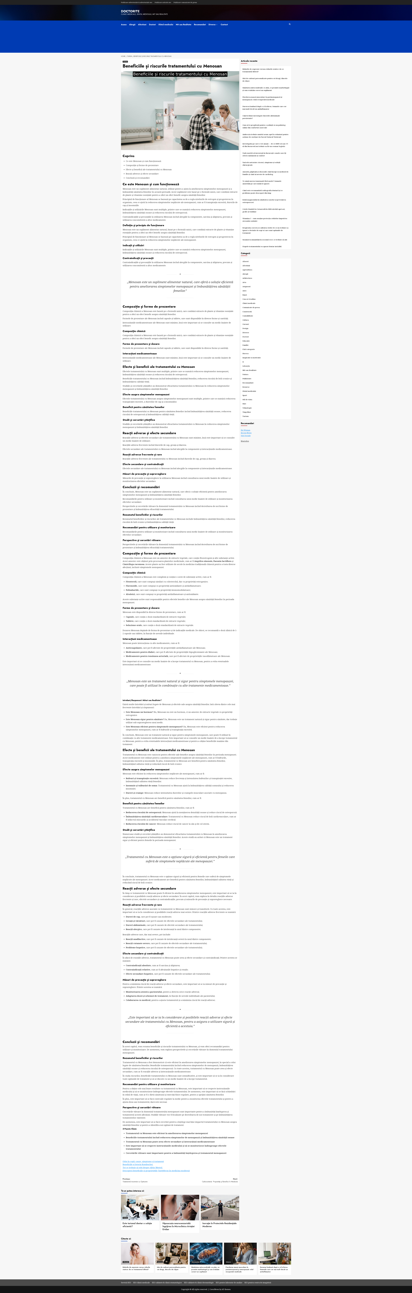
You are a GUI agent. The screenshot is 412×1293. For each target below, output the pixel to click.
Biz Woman (245, 430)
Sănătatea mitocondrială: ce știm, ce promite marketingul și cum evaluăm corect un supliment (265, 89)
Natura (245, 374)
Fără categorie (248, 349)
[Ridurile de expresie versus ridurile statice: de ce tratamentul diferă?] (137, 1253)
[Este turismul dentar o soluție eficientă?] (140, 1207)
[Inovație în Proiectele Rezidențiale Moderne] (220, 1207)
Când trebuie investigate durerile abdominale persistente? (261, 117)
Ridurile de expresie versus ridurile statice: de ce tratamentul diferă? (263, 70)
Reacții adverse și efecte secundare (142, 173)
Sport (244, 395)
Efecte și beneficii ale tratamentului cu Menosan (149, 169)
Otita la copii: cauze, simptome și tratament (143, 1161)
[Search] (289, 24)
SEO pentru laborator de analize (229, 1282)
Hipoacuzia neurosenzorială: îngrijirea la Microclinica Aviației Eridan (179, 1226)
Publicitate (246, 378)
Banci (244, 295)
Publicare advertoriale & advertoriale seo (136, 2)
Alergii (132, 24)
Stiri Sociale (246, 435)
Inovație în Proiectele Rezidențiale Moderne (219, 1225)
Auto (244, 291)
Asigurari (246, 286)
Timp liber (246, 412)
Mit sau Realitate (183, 24)
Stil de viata (247, 399)
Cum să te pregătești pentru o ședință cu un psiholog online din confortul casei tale (264, 126)
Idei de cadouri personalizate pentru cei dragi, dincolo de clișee (264, 79)
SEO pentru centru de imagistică (257, 1282)
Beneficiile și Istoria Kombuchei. (138, 1164)
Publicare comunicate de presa (185, 2)
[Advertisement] (206, 43)
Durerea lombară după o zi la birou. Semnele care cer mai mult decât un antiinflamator (264, 107)
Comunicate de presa (251, 307)
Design (245, 328)
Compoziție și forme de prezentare (142, 165)
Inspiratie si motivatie (251, 358)
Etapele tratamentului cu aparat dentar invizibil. (262, 246)
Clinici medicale (248, 303)
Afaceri (245, 261)
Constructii (247, 312)
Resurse (245, 387)
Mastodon (245, 441)
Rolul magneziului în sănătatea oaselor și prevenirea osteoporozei (264, 201)
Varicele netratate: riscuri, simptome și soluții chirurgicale (261, 163)
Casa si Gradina (248, 299)
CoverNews (214, 1289)
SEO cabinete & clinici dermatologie (199, 1282)
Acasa (123, 24)
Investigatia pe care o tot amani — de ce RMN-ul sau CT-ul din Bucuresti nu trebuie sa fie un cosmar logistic (265, 145)
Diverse (212, 24)
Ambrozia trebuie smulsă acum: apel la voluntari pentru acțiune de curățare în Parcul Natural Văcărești (265, 135)
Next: (220, 1180)
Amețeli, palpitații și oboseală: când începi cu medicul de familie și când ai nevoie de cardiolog (265, 173)
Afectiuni (142, 24)
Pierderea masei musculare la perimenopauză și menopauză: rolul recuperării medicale (262, 98)
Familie (245, 345)
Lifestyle (246, 366)
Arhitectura (247, 278)
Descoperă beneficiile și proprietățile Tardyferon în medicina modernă (156, 1170)
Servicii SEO (126, 1282)
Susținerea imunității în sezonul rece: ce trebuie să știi (264, 240)
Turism (125, 61)
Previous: (135, 1180)
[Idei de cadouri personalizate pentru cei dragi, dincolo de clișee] (171, 1253)
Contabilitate (247, 316)
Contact (224, 24)
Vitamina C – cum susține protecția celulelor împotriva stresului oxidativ (264, 219)
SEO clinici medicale (141, 1282)
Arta (244, 282)
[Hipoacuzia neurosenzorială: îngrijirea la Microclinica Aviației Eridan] (180, 1207)
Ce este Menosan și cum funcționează (143, 161)
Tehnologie (247, 408)
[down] (217, 25)
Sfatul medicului (165, 24)
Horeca (245, 353)
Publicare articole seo (163, 2)
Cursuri (245, 324)
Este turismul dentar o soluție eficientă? (137, 1225)
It (243, 362)
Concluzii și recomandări (138, 178)
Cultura (245, 320)
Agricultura (247, 270)
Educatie (246, 341)
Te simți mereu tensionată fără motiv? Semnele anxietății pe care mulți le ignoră (261, 182)
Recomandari (200, 24)
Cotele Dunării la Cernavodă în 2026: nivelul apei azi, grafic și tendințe (263, 210)
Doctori (152, 24)
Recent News (246, 433)
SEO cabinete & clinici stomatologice (167, 1282)
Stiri (244, 404)
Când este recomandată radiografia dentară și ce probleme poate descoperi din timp (262, 191)
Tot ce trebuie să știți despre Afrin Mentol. (143, 1167)
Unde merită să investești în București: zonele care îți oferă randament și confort (264, 154)
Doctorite (130, 11)
